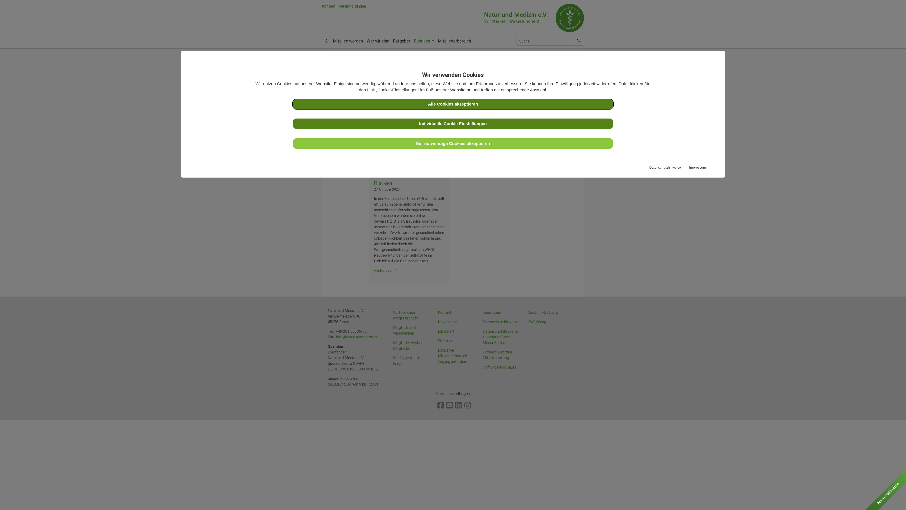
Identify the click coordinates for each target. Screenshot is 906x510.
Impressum (697, 167)
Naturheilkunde (888, 493)
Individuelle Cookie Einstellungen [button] (453, 123)
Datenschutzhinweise (665, 167)
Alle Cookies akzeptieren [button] (453, 104)
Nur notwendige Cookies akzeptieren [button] (453, 143)
